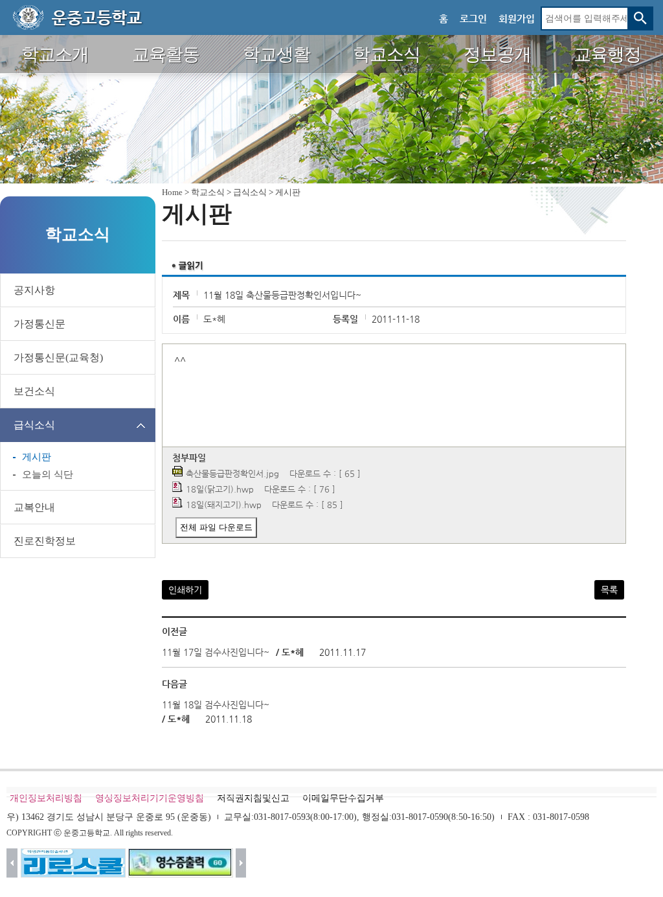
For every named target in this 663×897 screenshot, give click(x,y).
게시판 (36, 457)
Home (172, 192)
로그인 (473, 18)
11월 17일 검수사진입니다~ (215, 652)
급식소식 (34, 424)
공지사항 (34, 290)
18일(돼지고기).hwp (224, 504)
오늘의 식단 (47, 474)
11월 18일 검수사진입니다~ (215, 704)
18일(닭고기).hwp (220, 489)
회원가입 (517, 18)
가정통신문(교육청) (58, 357)
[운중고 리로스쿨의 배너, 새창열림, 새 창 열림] (73, 863)
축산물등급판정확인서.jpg (232, 473)
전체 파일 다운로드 (216, 527)
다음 (241, 863)
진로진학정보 (45, 540)
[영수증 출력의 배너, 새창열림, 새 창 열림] (180, 863)
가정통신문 (39, 323)
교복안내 (34, 507)
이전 (11, 863)
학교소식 (208, 192)
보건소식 (34, 391)
